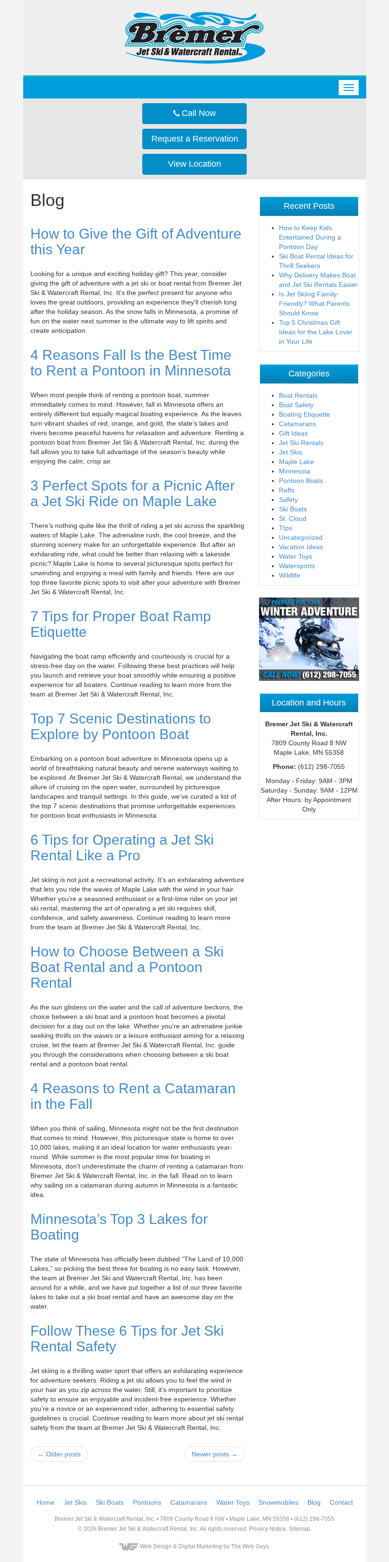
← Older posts (59, 1454)
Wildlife (289, 575)
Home (46, 1502)
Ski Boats (293, 509)
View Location (194, 164)
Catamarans (297, 424)
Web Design (156, 1546)
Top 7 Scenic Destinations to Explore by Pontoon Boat (120, 726)
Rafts (287, 490)
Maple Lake (296, 461)
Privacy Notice (267, 1529)
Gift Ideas (293, 433)
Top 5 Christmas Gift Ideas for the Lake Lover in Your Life (315, 332)
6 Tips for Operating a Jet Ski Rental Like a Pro (122, 847)
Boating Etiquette (304, 414)
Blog (314, 1502)
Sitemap (299, 1529)
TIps (285, 528)
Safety (288, 499)
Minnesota (294, 471)
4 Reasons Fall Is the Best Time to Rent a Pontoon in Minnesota (131, 362)
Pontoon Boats (301, 480)
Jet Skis (290, 452)
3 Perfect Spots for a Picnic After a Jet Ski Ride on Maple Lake (132, 493)
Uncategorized (301, 537)
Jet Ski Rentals (301, 442)
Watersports (297, 566)
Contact (341, 1502)
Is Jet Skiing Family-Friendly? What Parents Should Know (314, 303)
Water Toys (295, 556)
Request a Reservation (194, 138)
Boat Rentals (298, 395)
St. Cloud (292, 518)
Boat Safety (296, 405)
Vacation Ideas (301, 547)
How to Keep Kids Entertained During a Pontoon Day (310, 237)
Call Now (197, 113)
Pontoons (147, 1502)
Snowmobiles (278, 1502)
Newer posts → (215, 1454)
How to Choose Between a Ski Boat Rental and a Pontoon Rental (127, 967)
